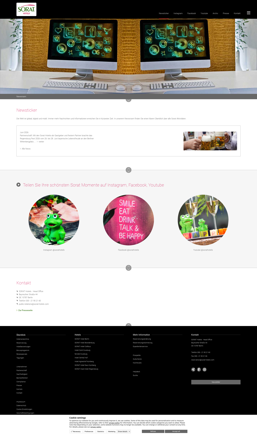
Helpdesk (136, 371)
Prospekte (137, 355)
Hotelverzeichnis (22, 339)
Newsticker (164, 13)
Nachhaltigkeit (21, 374)
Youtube (204, 13)
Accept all (176, 431)
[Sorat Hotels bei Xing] (193, 370)
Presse (226, 13)
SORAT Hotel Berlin (82, 339)
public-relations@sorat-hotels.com (34, 304)
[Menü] (248, 13)
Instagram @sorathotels (54, 250)
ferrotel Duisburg (81, 354)
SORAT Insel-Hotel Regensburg (86, 369)
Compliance (21, 382)
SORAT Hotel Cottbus (83, 346)
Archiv (215, 13)
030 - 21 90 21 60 (33, 301)
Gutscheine (137, 359)
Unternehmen (21, 367)
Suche (135, 375)
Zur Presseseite (25, 310)
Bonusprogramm (22, 350)
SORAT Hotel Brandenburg (85, 343)
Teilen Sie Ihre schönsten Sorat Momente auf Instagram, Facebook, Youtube (93, 185)
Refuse (153, 431)
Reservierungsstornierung (142, 343)
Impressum (20, 402)
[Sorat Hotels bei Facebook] (199, 370)
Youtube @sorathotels (203, 250)
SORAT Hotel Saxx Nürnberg (85, 365)
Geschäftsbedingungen (25, 413)
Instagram (178, 13)
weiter (41, 141)
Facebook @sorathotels (128, 250)
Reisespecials (21, 354)
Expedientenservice (140, 346)
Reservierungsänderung (142, 339)
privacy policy (114, 422)
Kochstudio (137, 363)
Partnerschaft (21, 370)
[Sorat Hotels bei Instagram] (205, 370)
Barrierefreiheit (22, 378)
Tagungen (20, 358)
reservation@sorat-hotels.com (202, 360)
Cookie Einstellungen (24, 409)
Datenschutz (21, 405)
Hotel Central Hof (81, 358)
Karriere (19, 389)
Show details (122, 431)
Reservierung (21, 343)
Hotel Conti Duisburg (82, 350)
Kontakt (237, 13)
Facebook (191, 13)
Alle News (26, 149)
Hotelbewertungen (23, 346)
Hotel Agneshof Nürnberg (84, 361)
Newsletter (216, 382)
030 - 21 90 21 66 (200, 356)
